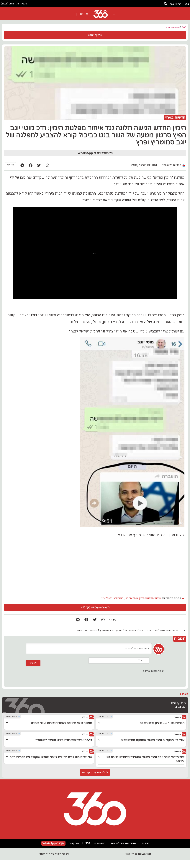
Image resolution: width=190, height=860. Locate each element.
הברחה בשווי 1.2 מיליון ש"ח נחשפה (162, 723)
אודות (145, 843)
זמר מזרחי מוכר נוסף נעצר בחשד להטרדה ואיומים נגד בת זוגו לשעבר (145, 758)
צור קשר (74, 843)
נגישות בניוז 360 (95, 843)
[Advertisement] (95, 567)
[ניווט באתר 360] (113, 14)
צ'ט (187, 3)
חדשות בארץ (173, 27)
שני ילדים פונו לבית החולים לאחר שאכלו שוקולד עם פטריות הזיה (51, 757)
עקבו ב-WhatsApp (53, 843)
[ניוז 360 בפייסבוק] (76, 14)
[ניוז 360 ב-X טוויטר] (87, 14)
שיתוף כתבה (95, 35)
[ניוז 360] (100, 14)
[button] (47, 165)
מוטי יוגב (118, 598)
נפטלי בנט (106, 598)
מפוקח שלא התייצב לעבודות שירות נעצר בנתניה (61, 723)
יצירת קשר (175, 3)
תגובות (10, 165)
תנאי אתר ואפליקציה (123, 843)
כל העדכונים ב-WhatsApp (95, 153)
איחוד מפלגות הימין (150, 598)
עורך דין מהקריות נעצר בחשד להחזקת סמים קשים (152, 740)
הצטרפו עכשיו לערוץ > (95, 607)
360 (184, 27)
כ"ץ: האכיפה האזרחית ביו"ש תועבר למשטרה (63, 740)
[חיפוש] (165, 3)
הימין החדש (131, 598)
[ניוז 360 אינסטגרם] (81, 14)
